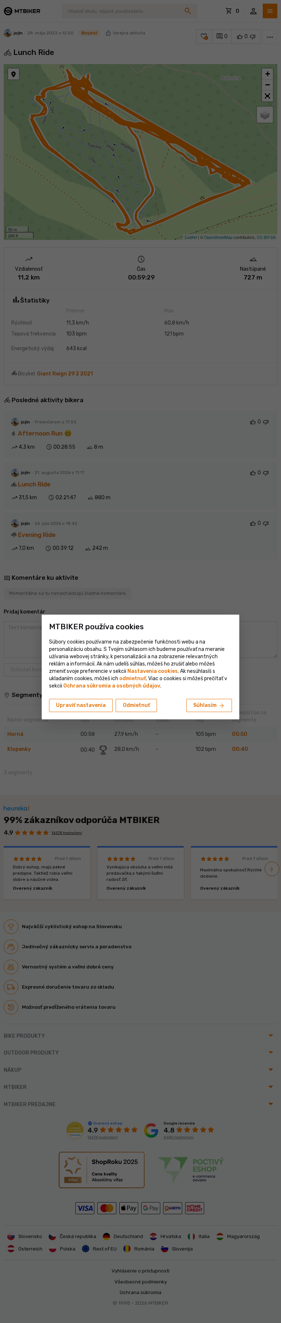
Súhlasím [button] (209, 706)
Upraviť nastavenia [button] (81, 705)
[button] (132, 678)
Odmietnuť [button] (136, 705)
